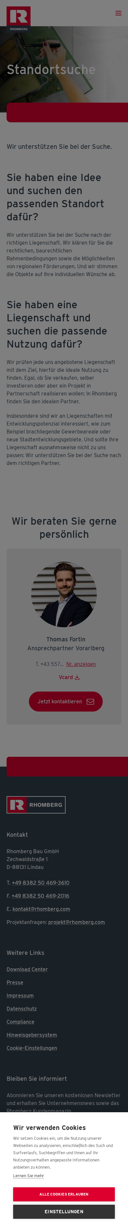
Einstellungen (64, 1211)
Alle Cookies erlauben (63, 1194)
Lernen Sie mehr (28, 1175)
